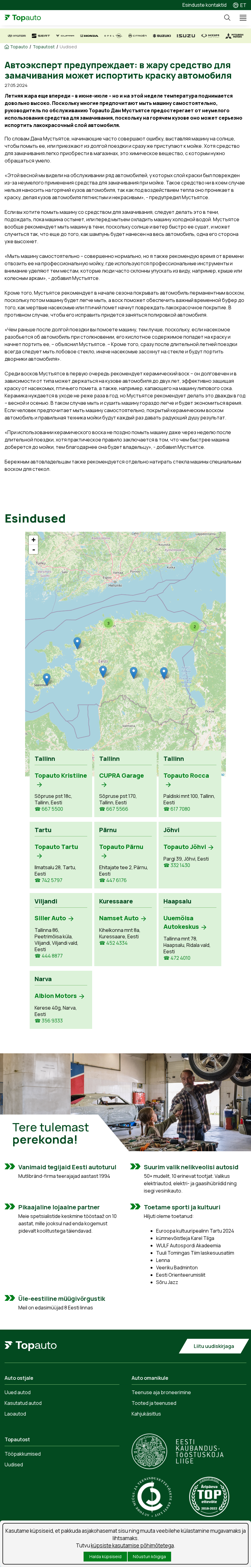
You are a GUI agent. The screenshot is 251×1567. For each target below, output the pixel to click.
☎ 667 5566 (113, 809)
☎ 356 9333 (49, 1021)
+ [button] (34, 540)
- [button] (34, 549)
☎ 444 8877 (49, 956)
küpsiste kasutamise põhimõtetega (132, 1545)
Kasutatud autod (23, 1403)
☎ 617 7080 (176, 809)
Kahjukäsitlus (146, 1414)
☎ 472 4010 (176, 958)
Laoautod (15, 1414)
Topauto (19, 46)
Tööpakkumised (23, 1454)
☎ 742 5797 (48, 880)
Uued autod (18, 1392)
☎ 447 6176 (113, 880)
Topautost (44, 46)
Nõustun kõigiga (149, 1556)
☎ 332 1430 (176, 865)
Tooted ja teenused (154, 1403)
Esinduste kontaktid (204, 5)
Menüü (240, 17)
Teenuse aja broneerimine (161, 1392)
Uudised (68, 46)
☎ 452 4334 (113, 943)
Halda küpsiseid (105, 1556)
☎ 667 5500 (49, 809)
